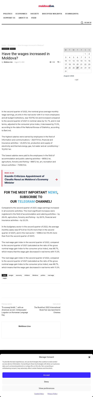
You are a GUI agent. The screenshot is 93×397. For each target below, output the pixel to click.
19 (74, 64)
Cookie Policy (39, 394)
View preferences (46, 388)
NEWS (52, 192)
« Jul (76, 79)
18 (70, 64)
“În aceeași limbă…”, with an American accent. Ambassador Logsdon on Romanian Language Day (15, 311)
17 (66, 64)
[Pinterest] (15, 67)
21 (81, 64)
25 (70, 68)
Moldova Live (8, 62)
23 (89, 64)
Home (4, 45)
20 (77, 64)
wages (5, 278)
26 (74, 68)
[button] (89, 357)
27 (77, 68)
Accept (46, 375)
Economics (11, 45)
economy (19, 275)
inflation (27, 275)
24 (66, 68)
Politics (13, 49)
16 (89, 61)
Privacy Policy (52, 394)
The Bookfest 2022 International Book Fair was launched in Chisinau (47, 310)
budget (11, 275)
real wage (51, 275)
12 (74, 61)
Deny (46, 382)
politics (43, 275)
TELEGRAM (26, 201)
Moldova (35, 275)
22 (85, 64)
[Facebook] (4, 67)
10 (66, 61)
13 (77, 61)
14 (81, 61)
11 (70, 61)
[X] (9, 67)
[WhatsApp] (20, 67)
